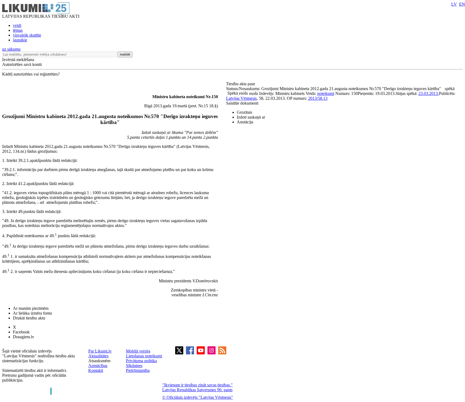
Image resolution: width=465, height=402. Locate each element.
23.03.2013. (428, 93)
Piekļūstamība (138, 370)
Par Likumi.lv (100, 351)
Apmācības (97, 365)
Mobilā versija (138, 351)
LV (454, 4)
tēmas (18, 30)
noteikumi (325, 93)
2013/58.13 (317, 98)
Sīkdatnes (134, 365)
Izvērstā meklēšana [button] (18, 59)
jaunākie (20, 40)
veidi (17, 25)
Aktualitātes (98, 356)
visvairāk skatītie (27, 35)
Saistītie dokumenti (242, 103)
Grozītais (244, 112)
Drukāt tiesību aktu (29, 318)
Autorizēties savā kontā (22, 64)
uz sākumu (11, 49)
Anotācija (245, 122)
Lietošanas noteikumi (144, 356)
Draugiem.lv (23, 337)
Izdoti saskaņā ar (251, 117)
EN (462, 4)
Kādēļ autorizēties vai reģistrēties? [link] (31, 74)
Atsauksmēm (99, 360)
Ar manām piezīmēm (30, 308)
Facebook (21, 332)
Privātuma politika (141, 360)
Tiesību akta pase (241, 83)
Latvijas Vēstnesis (241, 98)
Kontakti (95, 370)
